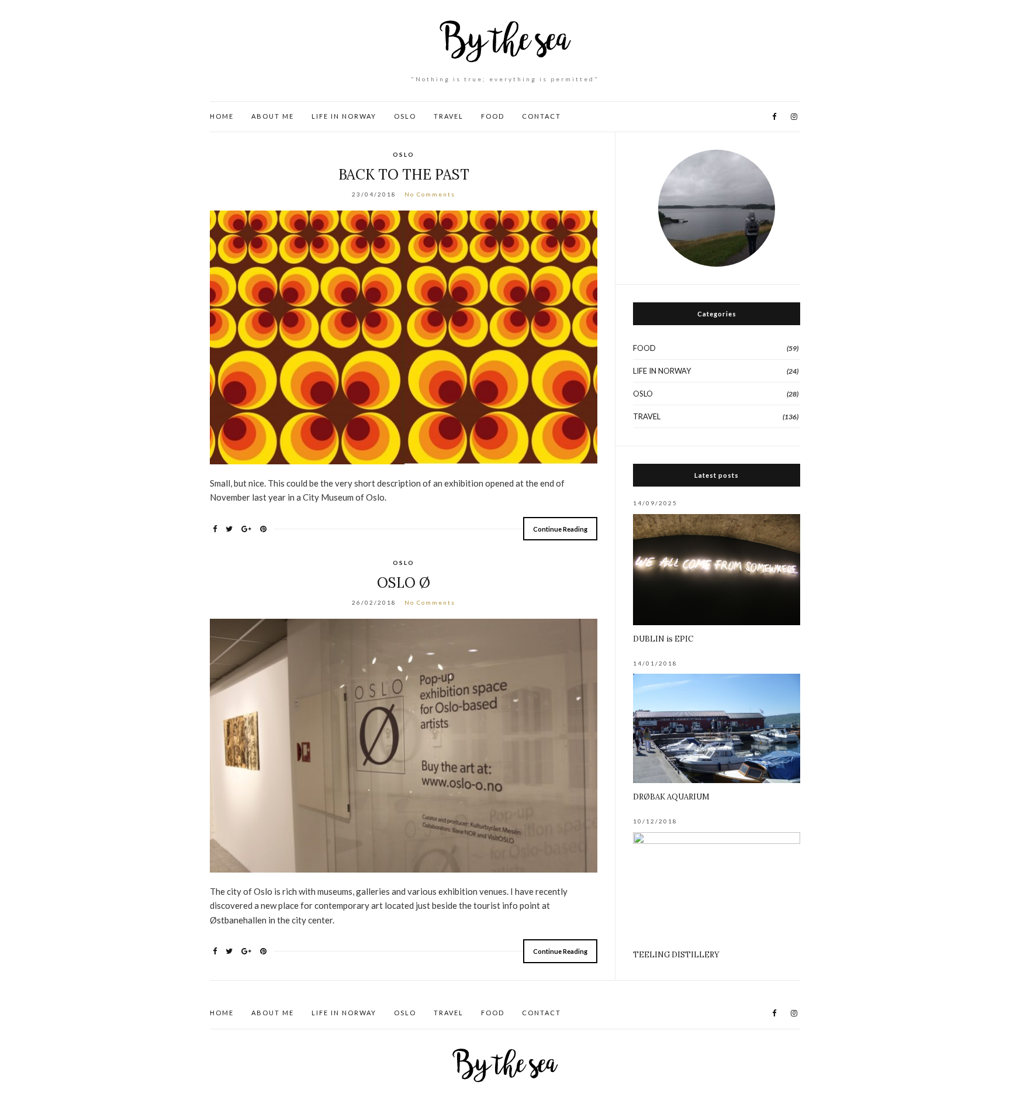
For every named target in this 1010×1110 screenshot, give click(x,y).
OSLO (405, 116)
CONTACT (541, 116)
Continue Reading (560, 529)
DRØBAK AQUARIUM (671, 797)
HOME (222, 116)
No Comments (429, 194)
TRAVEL (449, 116)
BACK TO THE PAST (403, 175)
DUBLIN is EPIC (663, 639)
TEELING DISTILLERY (676, 955)
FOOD (492, 116)
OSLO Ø (403, 583)
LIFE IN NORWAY (344, 116)
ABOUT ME (272, 116)
